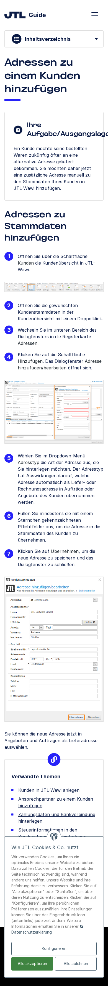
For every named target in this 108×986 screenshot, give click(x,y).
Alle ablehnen (76, 963)
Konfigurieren (54, 948)
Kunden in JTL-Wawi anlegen (48, 790)
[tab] (54, 39)
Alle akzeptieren (32, 963)
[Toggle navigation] (95, 14)
